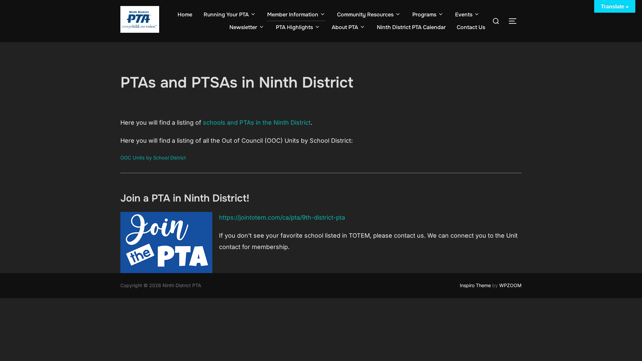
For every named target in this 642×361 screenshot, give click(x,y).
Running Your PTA (226, 14)
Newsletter (243, 27)
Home (185, 14)
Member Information (292, 14)
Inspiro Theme (475, 285)
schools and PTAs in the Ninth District (257, 122)
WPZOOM (510, 285)
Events (463, 14)
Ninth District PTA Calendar (411, 27)
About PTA (345, 27)
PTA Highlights (294, 27)
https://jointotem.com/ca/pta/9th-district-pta (282, 217)
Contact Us (471, 27)
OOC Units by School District (153, 157)
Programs (424, 14)
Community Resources (365, 14)
